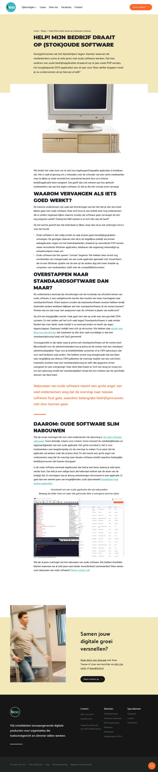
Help (47, 764)
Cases (43, 7)
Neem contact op (80, 570)
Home (36, 31)
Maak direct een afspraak (93, 660)
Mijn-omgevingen (112, 722)
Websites (108, 727)
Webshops (109, 731)
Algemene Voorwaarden (81, 764)
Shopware (131, 713)
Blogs (43, 31)
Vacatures (66, 7)
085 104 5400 (87, 714)
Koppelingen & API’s (113, 736)
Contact (78, 7)
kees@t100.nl (96, 668)
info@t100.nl (86, 718)
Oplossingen (28, 7)
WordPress (132, 722)
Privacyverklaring (60, 764)
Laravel (130, 718)
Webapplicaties (111, 713)
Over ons (53, 7)
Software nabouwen (113, 718)
